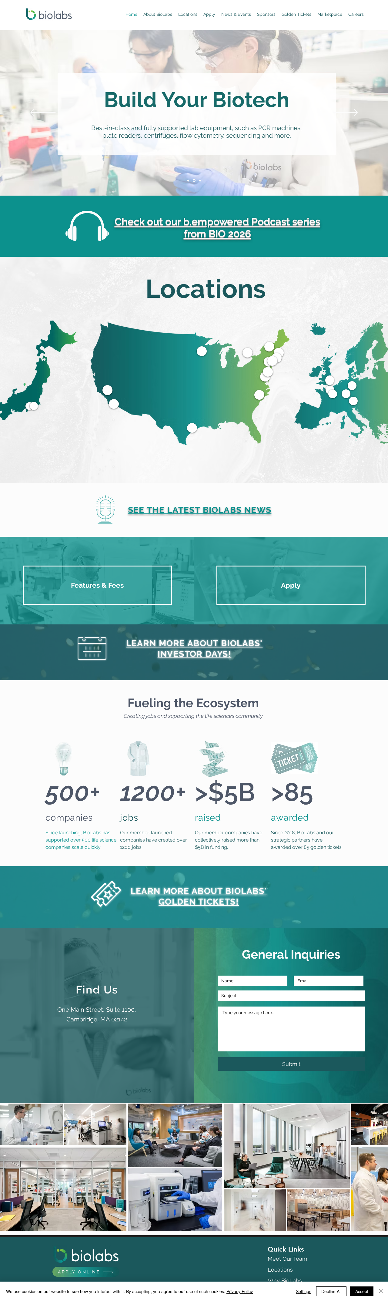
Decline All (331, 1291)
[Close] (380, 1291)
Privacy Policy (239, 1291)
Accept (361, 1291)
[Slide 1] (188, 180)
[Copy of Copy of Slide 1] (195, 180)
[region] (34, 406)
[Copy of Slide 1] (200, 180)
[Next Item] (377, 1167)
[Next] (345, 113)
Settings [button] (303, 1291)
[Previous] (42, 113)
